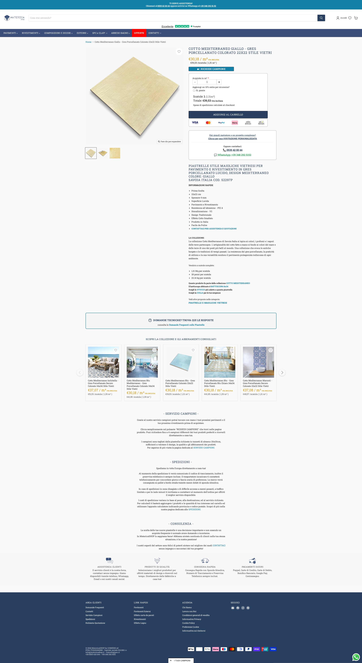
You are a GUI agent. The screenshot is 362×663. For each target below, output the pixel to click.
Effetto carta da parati (144, 615)
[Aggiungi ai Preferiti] (179, 51)
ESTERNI (82, 33)
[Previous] (80, 372)
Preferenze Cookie (190, 627)
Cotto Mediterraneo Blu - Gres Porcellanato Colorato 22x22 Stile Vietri (180, 383)
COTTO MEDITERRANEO (238, 283)
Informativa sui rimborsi (193, 630)
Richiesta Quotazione (95, 623)
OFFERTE (139, 33)
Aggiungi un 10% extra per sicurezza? (211, 87)
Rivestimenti (140, 619)
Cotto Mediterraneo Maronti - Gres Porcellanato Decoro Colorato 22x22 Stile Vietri (257, 383)
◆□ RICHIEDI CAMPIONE (211, 68)
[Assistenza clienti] (109, 569)
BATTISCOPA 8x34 (219, 286)
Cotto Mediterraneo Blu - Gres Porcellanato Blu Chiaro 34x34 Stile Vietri (219, 383)
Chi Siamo (187, 607)
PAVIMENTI (10, 33)
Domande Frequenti (95, 607)
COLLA (200, 292)
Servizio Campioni (94, 615)
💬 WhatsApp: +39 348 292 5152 (232, 154)
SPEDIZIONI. (194, 509)
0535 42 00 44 (164, 6)
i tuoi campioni (182, 660)
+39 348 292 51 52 (208, 6)
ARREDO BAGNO (120, 33)
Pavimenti (139, 607)
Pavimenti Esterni (142, 611)
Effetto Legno (140, 623)
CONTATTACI (219, 545)
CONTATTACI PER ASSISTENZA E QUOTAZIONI (214, 228)
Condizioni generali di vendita (196, 615)
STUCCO (201, 289)
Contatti (89, 611)
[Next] (282, 372)
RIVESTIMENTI (30, 33)
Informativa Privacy (191, 619)
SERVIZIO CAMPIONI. (204, 447)
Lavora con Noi (189, 611)
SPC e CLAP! (99, 33)
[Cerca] (321, 18)
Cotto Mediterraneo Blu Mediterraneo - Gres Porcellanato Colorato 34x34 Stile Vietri (141, 384)
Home (88, 42)
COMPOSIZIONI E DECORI (57, 33)
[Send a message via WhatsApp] (356, 657)
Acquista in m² (199, 78)
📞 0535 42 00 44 (232, 150)
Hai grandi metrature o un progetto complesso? (232, 137)
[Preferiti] (350, 18)
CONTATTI (154, 33)
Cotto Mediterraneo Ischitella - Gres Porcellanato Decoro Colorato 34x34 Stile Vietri (103, 383)
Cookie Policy (188, 623)
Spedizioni (90, 619)
